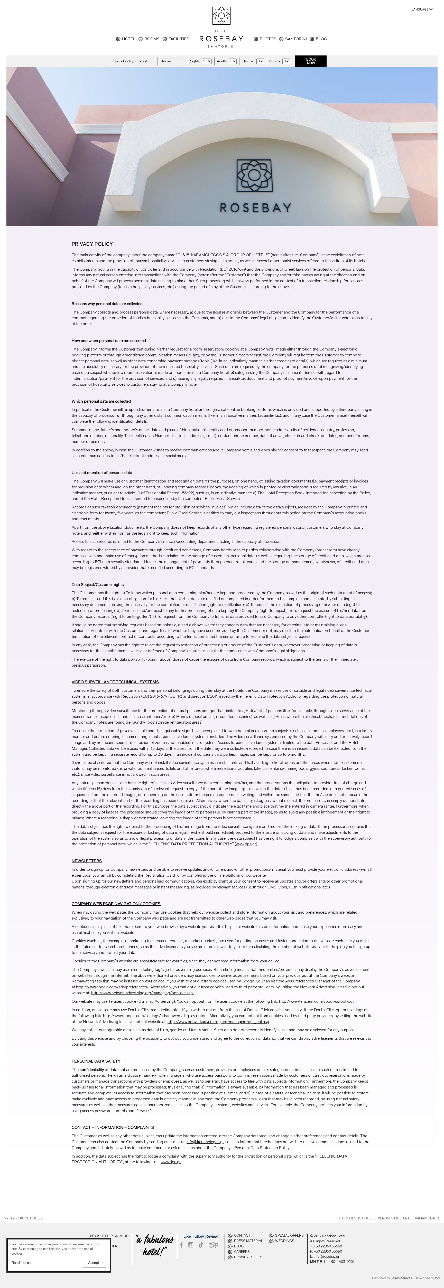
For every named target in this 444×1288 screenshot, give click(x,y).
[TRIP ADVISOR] (213, 1245)
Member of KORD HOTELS (23, 1218)
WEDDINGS (284, 1241)
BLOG (321, 38)
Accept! (94, 1263)
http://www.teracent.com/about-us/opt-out (316, 1001)
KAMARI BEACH (427, 1218)
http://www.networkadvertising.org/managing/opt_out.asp (142, 992)
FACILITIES (179, 38)
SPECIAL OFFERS (289, 1236)
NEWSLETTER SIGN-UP (109, 1236)
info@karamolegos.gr (205, 1141)
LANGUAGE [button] (420, 9)
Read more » (22, 1263)
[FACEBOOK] (181, 1245)
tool (437, 1278)
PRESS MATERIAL (248, 1241)
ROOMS (152, 38)
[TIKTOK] (201, 1245)
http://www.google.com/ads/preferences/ (112, 986)
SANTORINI (296, 38)
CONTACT (242, 1236)
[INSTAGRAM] (191, 1245)
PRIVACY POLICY (248, 1257)
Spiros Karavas (401, 1278)
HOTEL (128, 38)
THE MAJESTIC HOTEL (355, 1218)
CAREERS (242, 1252)
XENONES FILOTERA (394, 1218)
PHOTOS (268, 38)
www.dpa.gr (246, 843)
